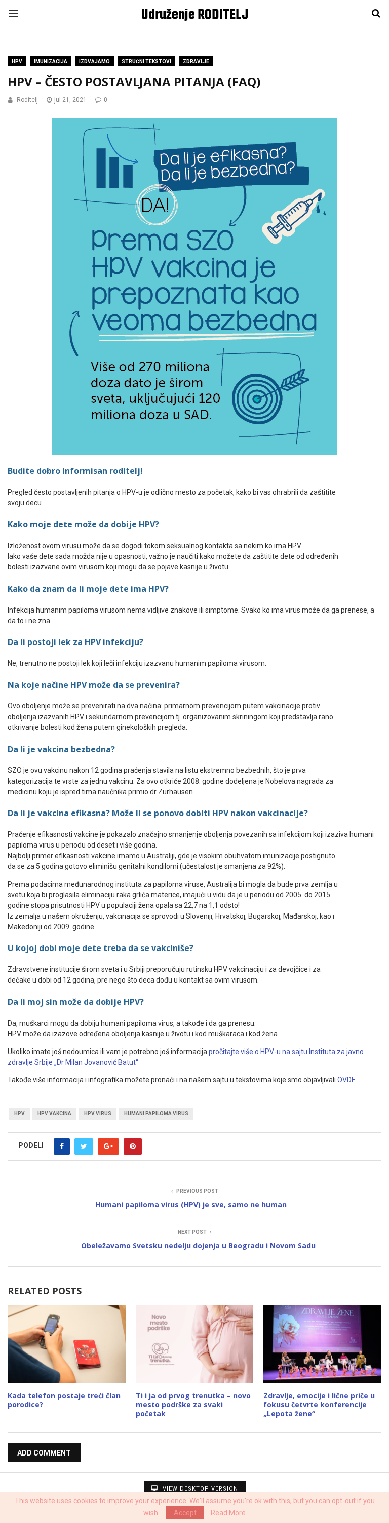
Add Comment (44, 1453)
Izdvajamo (94, 61)
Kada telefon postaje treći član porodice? (64, 1400)
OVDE (347, 1080)
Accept (185, 1513)
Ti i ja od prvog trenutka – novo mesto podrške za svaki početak (193, 1404)
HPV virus (97, 1113)
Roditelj (27, 100)
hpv (19, 1113)
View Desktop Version (199, 1488)
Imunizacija (50, 61)
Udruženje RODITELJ (194, 15)
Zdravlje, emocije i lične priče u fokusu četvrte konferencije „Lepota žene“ (319, 1404)
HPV (17, 61)
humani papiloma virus (156, 1113)
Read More (228, 1512)
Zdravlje (196, 61)
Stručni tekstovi (146, 61)
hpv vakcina (54, 1113)
